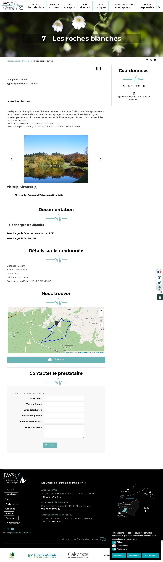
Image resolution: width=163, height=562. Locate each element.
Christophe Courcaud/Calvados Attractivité (39, 195)
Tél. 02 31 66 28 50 (51, 497)
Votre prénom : (34, 404)
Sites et (36, 6)
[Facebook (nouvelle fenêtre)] (4, 529)
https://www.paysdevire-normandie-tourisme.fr (133, 98)
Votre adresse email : (31, 421)
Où (69, 6)
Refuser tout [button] (150, 555)
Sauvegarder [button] (119, 555)
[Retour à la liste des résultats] (98, 69)
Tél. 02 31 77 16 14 (50, 509)
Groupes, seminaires (123, 6)
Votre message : (33, 427)
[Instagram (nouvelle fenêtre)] (8, 529)
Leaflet (68, 352)
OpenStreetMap (82, 352)
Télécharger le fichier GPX (21, 238)
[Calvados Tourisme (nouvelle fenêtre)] (78, 555)
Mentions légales (80, 539)
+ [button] (101, 310)
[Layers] (101, 319)
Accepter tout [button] (134, 555)
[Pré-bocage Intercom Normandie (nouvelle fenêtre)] (41, 555)
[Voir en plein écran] (101, 325)
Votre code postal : (32, 415)
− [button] (101, 314)
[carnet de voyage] (160, 297)
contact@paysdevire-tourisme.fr (17, 533)
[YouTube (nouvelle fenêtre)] (12, 529)
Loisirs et (54, 6)
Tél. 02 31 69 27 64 (51, 521)
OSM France (100, 352)
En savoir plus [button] (130, 539)
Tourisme (147, 6)
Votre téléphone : (33, 410)
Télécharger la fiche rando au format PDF (30, 233)
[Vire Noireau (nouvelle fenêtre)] (11, 555)
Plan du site (63, 539)
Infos (100, 6)
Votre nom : (36, 398)
